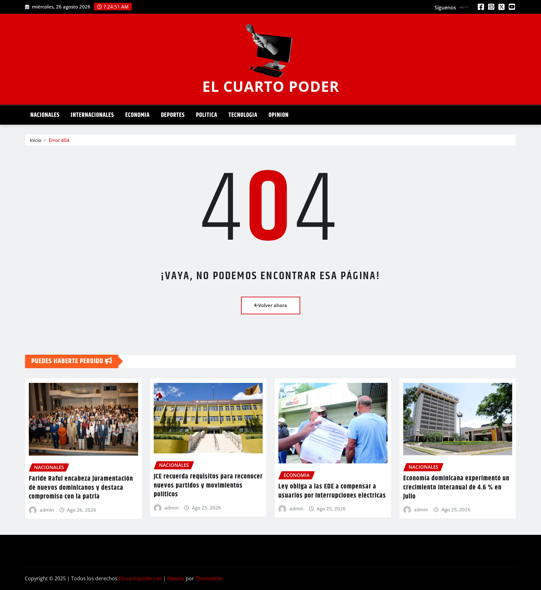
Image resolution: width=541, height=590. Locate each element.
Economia (137, 115)
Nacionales (44, 115)
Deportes (173, 115)
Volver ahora (272, 305)
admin (47, 510)
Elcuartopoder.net (140, 578)
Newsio (175, 578)
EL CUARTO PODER (270, 86)
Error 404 (59, 140)
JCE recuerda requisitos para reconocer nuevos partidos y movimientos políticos (208, 485)
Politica (206, 115)
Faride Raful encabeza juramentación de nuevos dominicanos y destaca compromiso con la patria (81, 487)
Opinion (279, 115)
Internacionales (92, 115)
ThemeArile (208, 578)
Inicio (35, 140)
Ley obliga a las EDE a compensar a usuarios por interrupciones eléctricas (332, 491)
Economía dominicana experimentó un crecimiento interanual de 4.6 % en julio (456, 487)
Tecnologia (243, 115)
